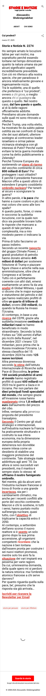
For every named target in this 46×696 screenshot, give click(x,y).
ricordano (24, 542)
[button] (42, 36)
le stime (19, 365)
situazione (8, 558)
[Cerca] (42, 7)
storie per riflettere (28, 608)
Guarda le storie (23, 678)
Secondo (8, 421)
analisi (6, 288)
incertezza (9, 492)
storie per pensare (10, 608)
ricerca (6, 318)
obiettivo (22, 515)
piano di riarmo (32, 164)
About (17, 26)
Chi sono (28, 26)
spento (22, 532)
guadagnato (10, 401)
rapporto (35, 248)
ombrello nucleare (14, 188)
